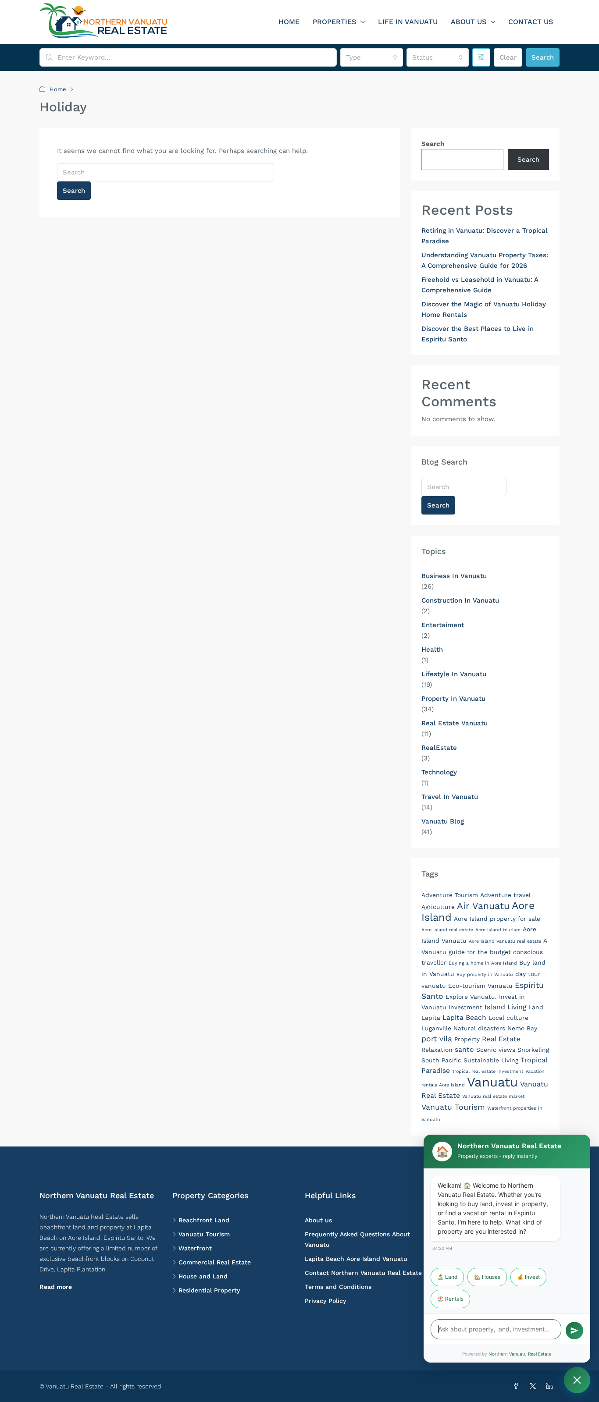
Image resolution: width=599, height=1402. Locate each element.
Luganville (436, 1028)
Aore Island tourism (498, 930)
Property (467, 1039)
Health (432, 649)
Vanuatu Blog (442, 821)
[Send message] (574, 1330)
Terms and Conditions (338, 1286)
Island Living (505, 1007)
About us (468, 22)
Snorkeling (533, 1049)
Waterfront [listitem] (195, 1248)
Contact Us (530, 22)
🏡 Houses (487, 1277)
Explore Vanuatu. (471, 996)
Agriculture (438, 906)
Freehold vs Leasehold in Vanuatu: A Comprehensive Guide (479, 285)
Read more (55, 1286)
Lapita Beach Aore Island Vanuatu (356, 1258)
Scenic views (495, 1049)
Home (289, 22)
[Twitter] (534, 1386)
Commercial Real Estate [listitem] (214, 1262)
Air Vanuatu (483, 905)
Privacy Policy (325, 1300)
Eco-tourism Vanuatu (480, 985)
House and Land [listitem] (203, 1276)
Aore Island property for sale (497, 918)
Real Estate (501, 1039)
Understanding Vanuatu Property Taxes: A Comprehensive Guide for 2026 (484, 260)
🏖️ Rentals (450, 1299)
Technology (439, 772)
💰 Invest (528, 1277)
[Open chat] (577, 1380)
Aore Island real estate (447, 930)
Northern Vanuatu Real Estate (520, 1353)
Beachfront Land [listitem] (203, 1220)
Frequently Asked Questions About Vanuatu (357, 1239)
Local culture (508, 1017)
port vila (436, 1038)
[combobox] (371, 57)
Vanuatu (492, 1082)
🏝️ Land (447, 1277)
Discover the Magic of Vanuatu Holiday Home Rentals (483, 309)
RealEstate (439, 748)
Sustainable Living (491, 1060)
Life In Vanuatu (408, 22)
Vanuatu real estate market (493, 1096)
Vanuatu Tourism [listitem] (204, 1234)
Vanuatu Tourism (453, 1107)
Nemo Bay (522, 1028)
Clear (508, 57)
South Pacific (441, 1060)
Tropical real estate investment (487, 1071)
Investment (465, 1007)
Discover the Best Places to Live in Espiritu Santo (477, 334)
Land (535, 1007)
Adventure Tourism (449, 894)
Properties (334, 22)
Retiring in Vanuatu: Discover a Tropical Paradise (484, 236)
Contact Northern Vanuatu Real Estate (363, 1272)
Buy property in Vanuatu (484, 974)
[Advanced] (481, 57)
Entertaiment (442, 625)
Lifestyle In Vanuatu (453, 674)
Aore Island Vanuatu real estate (505, 941)
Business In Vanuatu (454, 576)
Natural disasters (479, 1028)
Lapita (430, 1017)
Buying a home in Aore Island (483, 963)
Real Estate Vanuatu (454, 723)
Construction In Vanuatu (460, 600)
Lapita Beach (464, 1017)
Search (542, 57)
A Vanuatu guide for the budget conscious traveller (484, 951)
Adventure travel (505, 894)
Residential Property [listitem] (209, 1290)
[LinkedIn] (551, 1386)
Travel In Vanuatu (449, 797)
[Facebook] (518, 1386)
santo (464, 1049)
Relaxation (437, 1049)
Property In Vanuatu (453, 699)
